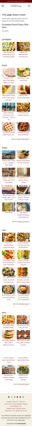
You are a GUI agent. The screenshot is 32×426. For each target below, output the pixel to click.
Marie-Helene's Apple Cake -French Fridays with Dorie (8, 98)
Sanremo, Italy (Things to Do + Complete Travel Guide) (8, 163)
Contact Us (10, 411)
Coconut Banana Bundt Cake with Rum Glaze (8, 360)
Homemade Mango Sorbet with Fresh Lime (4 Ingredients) (23, 297)
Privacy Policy (18, 402)
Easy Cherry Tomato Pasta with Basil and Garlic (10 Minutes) (9, 262)
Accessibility (16, 406)
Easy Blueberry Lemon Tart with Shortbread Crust (8, 297)
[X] (11, 397)
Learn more (21, 420)
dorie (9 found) (24, 384)
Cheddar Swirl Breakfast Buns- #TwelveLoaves (23, 54)
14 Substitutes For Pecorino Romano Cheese (23, 180)
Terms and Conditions (16, 408)
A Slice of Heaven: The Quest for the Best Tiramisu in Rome (23, 197)
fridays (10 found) (23, 221)
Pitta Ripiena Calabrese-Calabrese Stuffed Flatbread (23, 215)
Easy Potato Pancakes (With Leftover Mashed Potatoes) (8, 343)
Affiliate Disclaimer (13, 404)
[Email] (20, 397)
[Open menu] (2, 5)
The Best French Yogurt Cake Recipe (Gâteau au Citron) (9, 80)
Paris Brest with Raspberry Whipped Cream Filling (8, 377)
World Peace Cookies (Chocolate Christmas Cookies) (23, 343)
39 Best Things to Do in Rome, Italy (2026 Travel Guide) (8, 180)
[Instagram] (14, 397)
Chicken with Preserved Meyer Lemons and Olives (8, 245)
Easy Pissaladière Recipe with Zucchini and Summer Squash (9, 54)
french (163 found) (23, 139)
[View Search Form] (29, 6)
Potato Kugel (8, 212)
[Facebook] (9, 397)
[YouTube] (17, 397)
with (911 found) (24, 304)
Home (9, 402)
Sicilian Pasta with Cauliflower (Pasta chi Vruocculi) (23, 262)
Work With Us (21, 411)
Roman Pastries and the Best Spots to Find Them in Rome (8, 197)
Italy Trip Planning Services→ (16, 1)
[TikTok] (23, 397)
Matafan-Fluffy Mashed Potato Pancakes (23, 377)
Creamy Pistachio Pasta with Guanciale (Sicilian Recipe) (23, 245)
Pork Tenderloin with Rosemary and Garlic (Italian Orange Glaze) (23, 280)
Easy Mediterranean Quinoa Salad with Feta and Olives (8, 280)
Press (25, 404)
